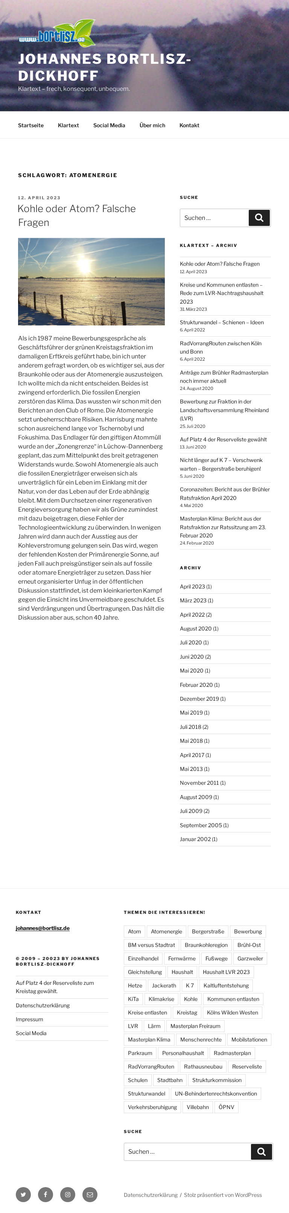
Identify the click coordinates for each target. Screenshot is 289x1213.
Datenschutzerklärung (43, 1005)
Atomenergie (166, 931)
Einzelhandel (143, 958)
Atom (134, 931)
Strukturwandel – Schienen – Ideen (222, 322)
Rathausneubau (203, 1066)
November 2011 (199, 783)
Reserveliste (247, 1066)
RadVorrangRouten (151, 1066)
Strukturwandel (146, 1093)
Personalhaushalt (183, 1053)
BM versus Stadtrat (151, 945)
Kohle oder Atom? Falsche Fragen (220, 263)
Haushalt (182, 972)
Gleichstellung (145, 972)
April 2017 (192, 755)
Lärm (154, 1026)
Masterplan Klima (149, 1039)
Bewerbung (248, 931)
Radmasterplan (232, 1053)
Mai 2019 (191, 712)
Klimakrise (161, 999)
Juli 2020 (191, 642)
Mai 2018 (191, 740)
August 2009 (196, 797)
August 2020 (196, 628)
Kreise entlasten (147, 1012)
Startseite (31, 125)
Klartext (68, 125)
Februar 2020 (196, 685)
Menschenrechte (201, 1039)
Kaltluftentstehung (226, 985)
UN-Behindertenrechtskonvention (216, 1093)
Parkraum (140, 1053)
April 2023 (192, 586)
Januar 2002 (195, 839)
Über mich (152, 125)
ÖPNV (226, 1107)
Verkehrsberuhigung (152, 1107)
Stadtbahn (170, 1080)
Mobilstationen (249, 1039)
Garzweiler (250, 958)
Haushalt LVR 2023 (226, 972)
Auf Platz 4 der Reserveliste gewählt (223, 439)
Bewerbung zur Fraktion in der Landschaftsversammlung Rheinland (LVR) (224, 409)
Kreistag (187, 1012)
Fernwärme (182, 958)
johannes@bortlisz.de (43, 928)
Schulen (138, 1080)
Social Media (109, 125)
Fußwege (216, 958)
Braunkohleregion (206, 945)
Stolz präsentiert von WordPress (223, 1195)
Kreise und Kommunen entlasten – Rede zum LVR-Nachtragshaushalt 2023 (221, 293)
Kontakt (189, 125)
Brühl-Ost (249, 945)
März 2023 (193, 600)
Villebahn (198, 1107)
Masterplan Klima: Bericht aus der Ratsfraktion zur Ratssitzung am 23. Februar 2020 (223, 527)
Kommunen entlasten (233, 999)
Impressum (29, 1019)
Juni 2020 (192, 656)
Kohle (191, 999)
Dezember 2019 (199, 698)
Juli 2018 (190, 727)
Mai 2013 (191, 769)
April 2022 (192, 614)
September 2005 (201, 825)
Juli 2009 (191, 811)
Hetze (135, 985)
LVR (133, 1026)
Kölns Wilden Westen (232, 1012)
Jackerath (164, 985)
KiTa (133, 999)
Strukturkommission (217, 1080)
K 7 (190, 985)
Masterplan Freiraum (195, 1026)
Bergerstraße (208, 931)
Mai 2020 (192, 670)
